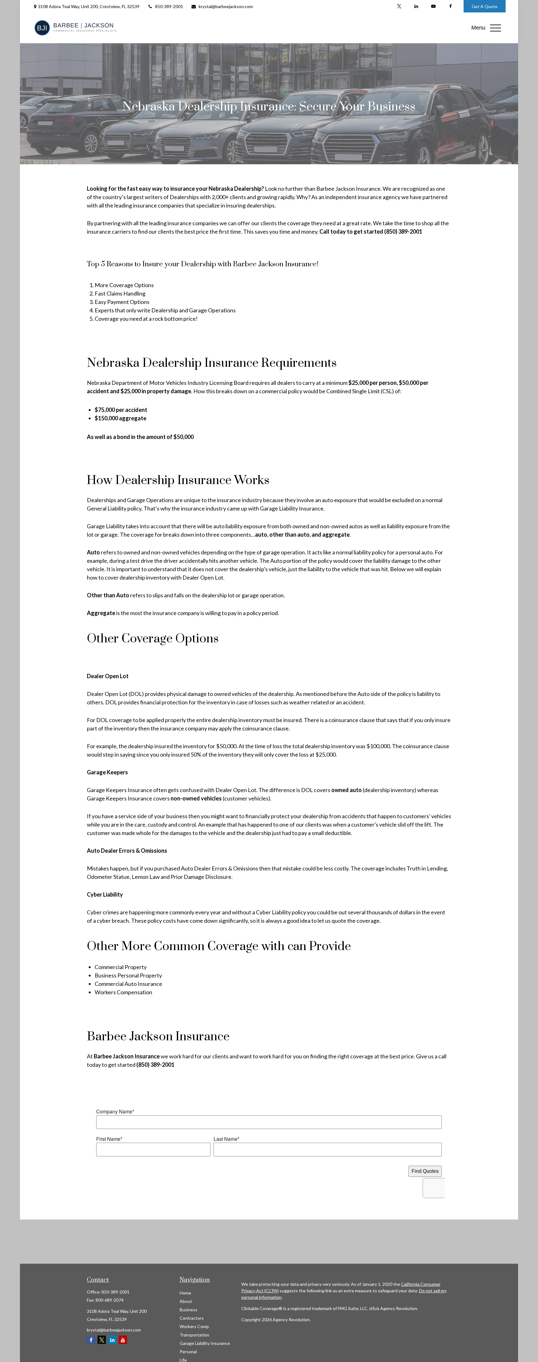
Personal (188, 1351)
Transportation (194, 1334)
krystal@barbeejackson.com (226, 6)
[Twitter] (399, 6)
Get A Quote (485, 6)
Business (188, 1309)
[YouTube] (433, 6)
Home (185, 1292)
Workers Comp (194, 1326)
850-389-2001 (169, 6)
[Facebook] (450, 6)
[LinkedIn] (416, 6)
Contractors (192, 1318)
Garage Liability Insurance (205, 1343)
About (186, 1301)
